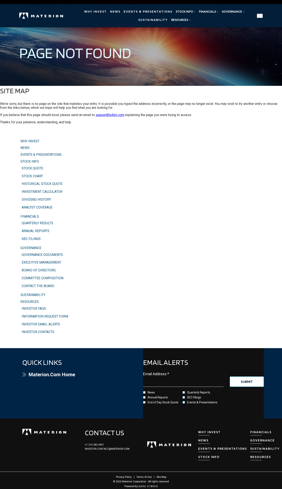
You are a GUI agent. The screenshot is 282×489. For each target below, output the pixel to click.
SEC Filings (31, 239)
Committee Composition (42, 278)
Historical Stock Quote (42, 184)
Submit (247, 381)
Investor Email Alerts (41, 324)
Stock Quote (32, 168)
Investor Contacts (38, 332)
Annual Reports (35, 231)
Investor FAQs (34, 308)
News (25, 148)
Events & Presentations (41, 155)
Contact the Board (38, 286)
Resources (29, 302)
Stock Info (29, 161)
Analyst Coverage (37, 207)
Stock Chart (32, 176)
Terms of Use (144, 477)
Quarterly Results (37, 223)
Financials (29, 216)
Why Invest (29, 141)
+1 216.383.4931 (94, 444)
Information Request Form (45, 316)
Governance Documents (42, 255)
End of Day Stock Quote (163, 402)
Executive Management (41, 262)
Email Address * (163, 374)
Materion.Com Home (60, 374)
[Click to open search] (260, 16)
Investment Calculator (42, 192)
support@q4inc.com (110, 115)
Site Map (161, 477)
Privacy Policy (124, 477)
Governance (30, 248)
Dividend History (36, 199)
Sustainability (32, 295)
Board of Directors (39, 270)
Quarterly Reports (198, 392)
